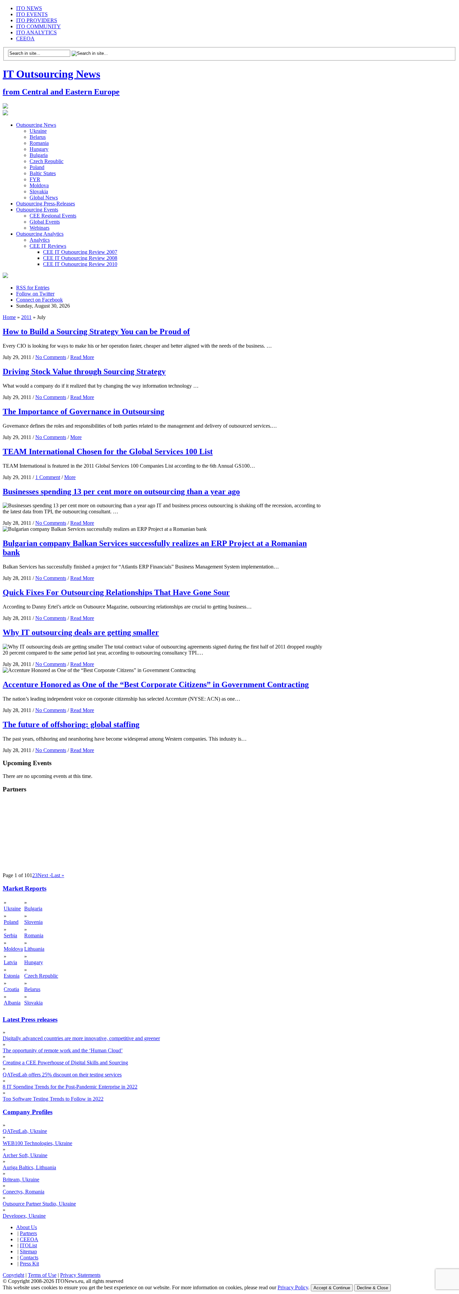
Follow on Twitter (35, 294)
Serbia (10, 935)
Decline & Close (372, 1287)
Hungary (39, 149)
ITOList (28, 1245)
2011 (26, 317)
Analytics (40, 240)
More (76, 437)
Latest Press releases (30, 1019)
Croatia (11, 989)
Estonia (11, 976)
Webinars (39, 228)
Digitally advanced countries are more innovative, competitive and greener (81, 1038)
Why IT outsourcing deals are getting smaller (81, 632)
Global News (44, 197)
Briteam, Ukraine (21, 1179)
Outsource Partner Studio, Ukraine (39, 1204)
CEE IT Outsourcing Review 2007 (80, 252)
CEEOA (25, 38)
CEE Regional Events (53, 216)
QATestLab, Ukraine (25, 1131)
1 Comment (47, 477)
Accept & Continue (332, 1287)
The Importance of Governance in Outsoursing (83, 411)
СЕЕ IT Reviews (48, 246)
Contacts (29, 1257)
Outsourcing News (36, 125)
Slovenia (33, 922)
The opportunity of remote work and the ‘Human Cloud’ (63, 1050)
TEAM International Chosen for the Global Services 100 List (108, 451)
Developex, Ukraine (24, 1216)
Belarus (38, 137)
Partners (28, 1233)
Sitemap (28, 1251)
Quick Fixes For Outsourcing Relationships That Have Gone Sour (116, 592)
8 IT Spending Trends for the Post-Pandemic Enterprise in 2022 (70, 1087)
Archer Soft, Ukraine (25, 1155)
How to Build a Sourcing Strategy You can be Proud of (96, 331)
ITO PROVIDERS (36, 20)
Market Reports (24, 888)
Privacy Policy (293, 1287)
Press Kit (29, 1263)
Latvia (10, 962)
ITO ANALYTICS (36, 32)
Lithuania (34, 949)
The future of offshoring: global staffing (71, 724)
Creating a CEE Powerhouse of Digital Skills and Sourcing (65, 1062)
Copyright (13, 1275)
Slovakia (39, 191)
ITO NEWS (29, 8)
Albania (12, 1003)
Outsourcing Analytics (40, 234)
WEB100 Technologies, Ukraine (37, 1143)
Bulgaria (39, 155)
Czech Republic (47, 161)
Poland (37, 167)
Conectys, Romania (23, 1191)
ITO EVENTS (32, 14)
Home (9, 317)
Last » (57, 875)
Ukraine (38, 131)
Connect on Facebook (39, 300)
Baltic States (43, 173)
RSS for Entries (32, 287)
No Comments (50, 357)
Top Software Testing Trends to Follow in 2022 (53, 1099)
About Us (26, 1227)
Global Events (45, 222)
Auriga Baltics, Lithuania (29, 1167)
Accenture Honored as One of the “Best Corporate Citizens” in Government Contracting (156, 684)
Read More (82, 357)
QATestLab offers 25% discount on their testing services (62, 1074)
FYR (35, 179)
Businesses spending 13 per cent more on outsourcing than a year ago (121, 491)
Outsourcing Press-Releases (45, 203)
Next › (44, 875)
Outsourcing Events (37, 209)
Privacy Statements (80, 1275)
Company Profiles (27, 1111)
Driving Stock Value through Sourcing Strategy (84, 371)
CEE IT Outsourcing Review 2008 (80, 258)
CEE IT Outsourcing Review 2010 (80, 264)
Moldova (39, 185)
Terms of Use (42, 1275)
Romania (39, 143)
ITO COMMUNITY (38, 26)
